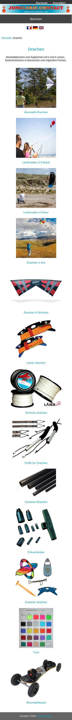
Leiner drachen (36, 362)
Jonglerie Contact (44, 716)
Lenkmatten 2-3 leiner (36, 162)
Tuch (36, 652)
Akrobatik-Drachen (36, 112)
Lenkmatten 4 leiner (36, 212)
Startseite (42, 2)
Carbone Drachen (36, 502)
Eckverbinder (36, 552)
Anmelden (59, 2)
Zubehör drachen (36, 602)
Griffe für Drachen (36, 462)
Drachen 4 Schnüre (36, 312)
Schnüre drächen (36, 412)
